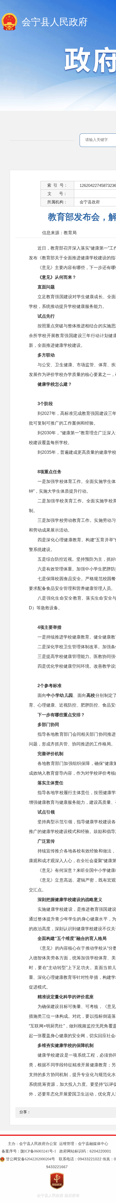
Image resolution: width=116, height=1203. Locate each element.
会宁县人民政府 (55, 22)
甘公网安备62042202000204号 (30, 1159)
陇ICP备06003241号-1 (38, 1151)
